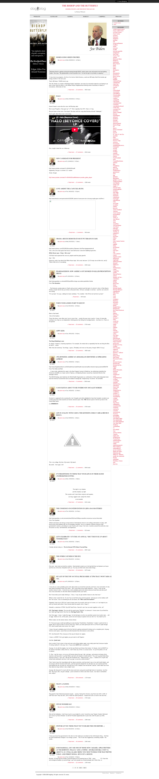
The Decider (116, 417)
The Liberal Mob (117, 420)
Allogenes (115, 38)
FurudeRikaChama (118, 161)
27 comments (79, 502)
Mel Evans (116, 283)
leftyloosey (116, 258)
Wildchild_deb (116, 453)
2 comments (80, 232)
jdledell (115, 216)
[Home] (38, 10)
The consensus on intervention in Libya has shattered (79, 508)
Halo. (58, 96)
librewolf (115, 263)
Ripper (114, 366)
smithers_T (116, 393)
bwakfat (115, 79)
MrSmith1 (115, 302)
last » (85, 767)
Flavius (115, 156)
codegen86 (116, 100)
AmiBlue (115, 45)
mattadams (116, 279)
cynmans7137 (117, 109)
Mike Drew (116, 293)
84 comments (79, 698)
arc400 (115, 49)
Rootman (115, 371)
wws (114, 462)
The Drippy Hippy (117, 418)
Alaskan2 (115, 37)
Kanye (114, 235)
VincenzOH (116, 442)
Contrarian (116, 104)
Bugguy (115, 78)
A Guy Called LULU (118, 30)
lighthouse (116, 264)
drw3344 (115, 136)
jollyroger (115, 228)
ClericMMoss (116, 93)
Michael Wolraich (117, 290)
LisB (114, 266)
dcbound (115, 117)
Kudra (114, 249)
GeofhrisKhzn (116, 170)
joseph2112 (116, 230)
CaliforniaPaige (117, 81)
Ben (114, 71)
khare (114, 246)
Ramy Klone (116, 355)
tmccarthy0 (116, 429)
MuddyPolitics (117, 307)
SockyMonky (116, 396)
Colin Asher (116, 101)
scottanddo (116, 381)
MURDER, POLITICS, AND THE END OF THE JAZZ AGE (80, 9)
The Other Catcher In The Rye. (68, 556)
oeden (114, 324)
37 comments (79, 152)
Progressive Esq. (117, 344)
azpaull (115, 57)
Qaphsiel (115, 349)
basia (114, 67)
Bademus (115, 60)
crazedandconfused (118, 106)
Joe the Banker (117, 225)
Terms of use (105, 773)
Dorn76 (115, 133)
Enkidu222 (116, 147)
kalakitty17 (116, 233)
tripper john (116, 436)
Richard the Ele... (117, 365)
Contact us (118, 773)
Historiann (115, 195)
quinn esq (61, 60)
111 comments (79, 762)
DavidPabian (116, 115)
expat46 (115, 153)
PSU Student (116, 348)
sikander (115, 388)
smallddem (116, 392)
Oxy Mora (115, 335)
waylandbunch (117, 448)
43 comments (79, 570)
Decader (115, 120)
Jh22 (114, 220)
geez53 (115, 167)
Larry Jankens (117, 253)
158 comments (79, 677)
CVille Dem (116, 107)
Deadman (115, 118)
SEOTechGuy (116, 384)
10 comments (79, 182)
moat (114, 296)
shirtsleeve (116, 385)
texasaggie (116, 415)
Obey (114, 319)
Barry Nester (116, 63)
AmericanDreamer (118, 43)
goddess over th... (118, 180)
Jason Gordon (117, 213)
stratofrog (115, 407)
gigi (114, 175)
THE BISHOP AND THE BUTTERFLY (80, 5)
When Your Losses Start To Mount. (70, 303)
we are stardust (117, 450)
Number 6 (115, 318)
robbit (114, 368)
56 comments (79, 406)
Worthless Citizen (117, 461)
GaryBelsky (116, 165)
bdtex (114, 68)
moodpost (115, 299)
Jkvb (114, 222)
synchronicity (116, 412)
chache (115, 87)
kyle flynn (115, 250)
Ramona (70, 16)
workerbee (116, 459)
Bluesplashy (116, 73)
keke (114, 239)
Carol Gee (115, 84)
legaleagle (115, 260)
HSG (114, 202)
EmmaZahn (116, 144)
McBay (115, 282)
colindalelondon (117, 103)
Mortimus (115, 300)
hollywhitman (116, 200)
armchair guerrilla (117, 51)
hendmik (115, 191)
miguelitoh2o (116, 291)
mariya (115, 275)
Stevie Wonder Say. (64, 704)
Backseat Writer (117, 59)
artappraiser (116, 52)
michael (115, 286)
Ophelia (115, 327)
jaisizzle (115, 208)
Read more (71, 89)
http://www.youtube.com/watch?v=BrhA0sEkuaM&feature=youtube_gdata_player (70, 177)
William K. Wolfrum (118, 454)
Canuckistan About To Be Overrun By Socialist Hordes (79, 388)
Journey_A (116, 231)
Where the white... (118, 451)
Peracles (118, 16)
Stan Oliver (116, 403)
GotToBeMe (116, 183)
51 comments (79, 550)
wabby (114, 443)
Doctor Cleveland (117, 129)
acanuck (115, 35)
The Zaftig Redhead (118, 421)
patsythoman (116, 338)
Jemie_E (115, 217)
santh (114, 376)
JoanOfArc (116, 224)
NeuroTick (116, 315)
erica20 (115, 148)
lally (114, 252)
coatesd (115, 98)
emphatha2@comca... (119, 145)
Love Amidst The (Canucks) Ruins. (70, 189)
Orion (114, 329)
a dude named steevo (119, 29)
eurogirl (115, 150)
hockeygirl (116, 198)
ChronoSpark (116, 90)
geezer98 (115, 169)
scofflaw (115, 379)
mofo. (114, 297)
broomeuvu (116, 74)
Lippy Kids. (60, 331)
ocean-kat (115, 321)
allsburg (115, 40)
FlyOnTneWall (117, 158)
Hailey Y (115, 186)
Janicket (115, 211)
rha (114, 360)
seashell (115, 382)
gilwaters (115, 176)
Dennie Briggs (117, 125)
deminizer (115, 122)
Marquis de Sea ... (118, 277)
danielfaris (116, 111)
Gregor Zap (116, 184)
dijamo (115, 128)
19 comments (79, 350)
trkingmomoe (116, 437)
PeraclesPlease (117, 340)
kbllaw (114, 238)
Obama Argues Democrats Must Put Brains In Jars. (77, 239)
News (115, 24)
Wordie (115, 457)
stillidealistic (116, 404)
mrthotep (115, 304)
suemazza (116, 409)
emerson (115, 142)
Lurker (114, 269)
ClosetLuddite (116, 95)
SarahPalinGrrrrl (117, 377)
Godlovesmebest (117, 181)
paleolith (115, 337)
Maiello (85, 16)
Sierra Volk (116, 387)
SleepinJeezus (117, 390)
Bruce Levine (116, 76)
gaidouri (115, 162)
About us (112, 773)
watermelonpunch (117, 445)
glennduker (116, 178)
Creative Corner (117, 22)
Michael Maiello (117, 288)
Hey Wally (116, 192)
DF (114, 126)
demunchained (117, 123)
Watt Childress (117, 446)
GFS (114, 173)
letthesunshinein (117, 261)
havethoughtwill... (117, 189)
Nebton (115, 313)
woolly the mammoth (118, 456)
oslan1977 (116, 332)
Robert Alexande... (118, 370)
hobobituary (116, 197)
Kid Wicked (116, 247)
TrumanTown (116, 439)
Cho (114, 89)
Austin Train (116, 56)
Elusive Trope (116, 140)
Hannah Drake (117, 187)
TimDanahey (116, 426)
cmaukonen (116, 96)
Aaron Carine (116, 34)
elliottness (116, 139)
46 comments (79, 741)
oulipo (114, 333)
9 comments (79, 381)
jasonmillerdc (116, 214)
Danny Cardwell (117, 112)
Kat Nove (115, 236)
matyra (115, 280)
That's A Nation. (62, 684)
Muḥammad (116, 308)
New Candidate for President (68, 158)
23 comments (79, 89)
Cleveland (53, 16)
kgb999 (115, 244)
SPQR (114, 401)
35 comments (79, 324)
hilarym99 (115, 194)
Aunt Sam (115, 54)
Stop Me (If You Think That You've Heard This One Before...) (80, 726)
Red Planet (116, 357)
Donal (114, 131)
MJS (114, 294)
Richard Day (116, 363)
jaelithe (115, 206)
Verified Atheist (117, 440)
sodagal (115, 398)
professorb (116, 343)
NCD (114, 311)
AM (114, 41)
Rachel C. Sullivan (118, 352)
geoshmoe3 (116, 172)
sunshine (115, 410)
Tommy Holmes (117, 432)
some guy (115, 399)
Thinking (115, 425)
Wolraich (37, 16)
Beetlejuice (116, 70)
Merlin (114, 285)
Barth (114, 65)
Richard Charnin (117, 362)
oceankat (115, 322)
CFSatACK (116, 85)
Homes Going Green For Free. (68, 57)
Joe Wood (115, 227)
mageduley (116, 271)
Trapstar (115, 434)
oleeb (114, 326)
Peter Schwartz (117, 341)
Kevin (114, 242)
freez (114, 159)
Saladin (115, 373)
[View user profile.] (97, 51)
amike (114, 46)
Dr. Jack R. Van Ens (118, 134)
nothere (115, 316)
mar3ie (115, 272)
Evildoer (115, 151)
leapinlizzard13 (117, 257)
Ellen (114, 137)
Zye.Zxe (115, 464)
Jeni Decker (116, 219)
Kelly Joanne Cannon (118, 241)
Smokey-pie (116, 395)
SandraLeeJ (116, 374)
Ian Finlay (115, 203)
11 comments (79, 467)
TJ (113, 428)
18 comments (79, 265)
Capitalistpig (116, 82)
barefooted (116, 62)
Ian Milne (115, 205)
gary (114, 164)
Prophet (115, 346)
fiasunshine (116, 155)
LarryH (115, 255)
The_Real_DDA (117, 423)
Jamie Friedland (117, 209)
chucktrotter (116, 92)
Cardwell (102, 16)
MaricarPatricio (117, 274)
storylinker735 (117, 406)
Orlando (115, 330)
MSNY (115, 305)
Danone (115, 114)
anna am (115, 48)
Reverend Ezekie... (118, 359)
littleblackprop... (117, 268)
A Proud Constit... (118, 32)
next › (80, 767)
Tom (114, 431)
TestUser (115, 414)
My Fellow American (118, 310)
